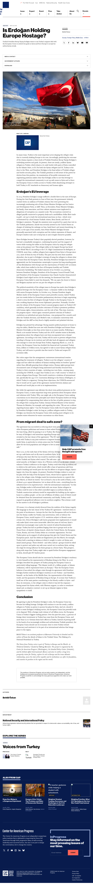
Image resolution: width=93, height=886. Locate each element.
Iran (36, 3)
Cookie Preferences (77, 880)
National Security (51, 3)
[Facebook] (8, 850)
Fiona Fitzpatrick (7, 809)
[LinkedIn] (19, 850)
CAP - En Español (76, 875)
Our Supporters (76, 877)
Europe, (64, 37)
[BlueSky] (23, 850)
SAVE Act (42, 3)
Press (50, 12)
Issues (22, 12)
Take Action (59, 12)
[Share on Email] (82, 43)
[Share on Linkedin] (73, 43)
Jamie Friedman (75, 809)
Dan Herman (37, 809)
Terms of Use (75, 871)
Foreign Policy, (71, 37)
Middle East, (79, 37)
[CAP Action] (9, 873)
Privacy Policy (75, 873)
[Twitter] (4, 850)
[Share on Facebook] (68, 43)
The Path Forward (28, 3)
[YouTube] (11, 850)
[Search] (78, 13)
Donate (85, 11)
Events (41, 12)
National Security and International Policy (23, 720)
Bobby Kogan (83, 809)
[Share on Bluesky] (78, 43)
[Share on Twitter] (64, 43)
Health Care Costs (64, 3)
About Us (71, 12)
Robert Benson (29, 809)
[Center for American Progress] (6, 8)
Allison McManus (75, 810)
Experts (32, 12)
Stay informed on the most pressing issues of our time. (67, 841)
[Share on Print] (87, 43)
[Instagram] (15, 850)
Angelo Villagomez (16, 809)
